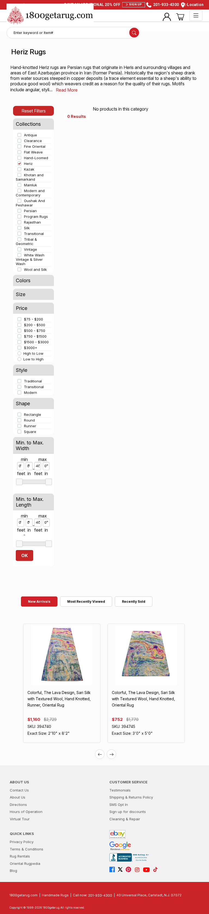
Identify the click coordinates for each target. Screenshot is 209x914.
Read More (67, 90)
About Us (17, 797)
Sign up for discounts (127, 811)
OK (24, 555)
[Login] (167, 17)
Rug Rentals (20, 856)
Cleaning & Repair (124, 819)
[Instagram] (138, 869)
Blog (13, 870)
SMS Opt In (118, 804)
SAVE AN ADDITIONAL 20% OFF (103, 4)
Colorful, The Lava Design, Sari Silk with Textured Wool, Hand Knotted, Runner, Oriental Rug (59, 698)
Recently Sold (133, 601)
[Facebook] (113, 869)
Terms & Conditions (26, 849)
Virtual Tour (20, 819)
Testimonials (120, 790)
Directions (18, 804)
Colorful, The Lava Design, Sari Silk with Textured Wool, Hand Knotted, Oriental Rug (143, 698)
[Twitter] (122, 869)
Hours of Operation (26, 811)
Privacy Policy (21, 842)
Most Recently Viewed (86, 601)
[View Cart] (180, 17)
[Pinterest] (130, 869)
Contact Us (19, 790)
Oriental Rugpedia (25, 863)
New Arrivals (39, 601)
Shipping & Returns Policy (131, 797)
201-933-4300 (100, 895)
